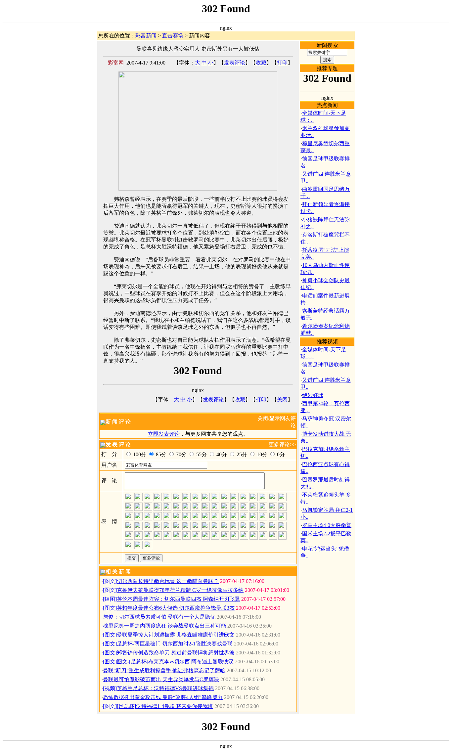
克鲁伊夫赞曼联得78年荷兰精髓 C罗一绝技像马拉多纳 (180, 590)
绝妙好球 (312, 395)
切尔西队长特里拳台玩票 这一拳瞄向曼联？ (168, 581)
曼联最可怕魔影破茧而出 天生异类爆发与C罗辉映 (161, 679)
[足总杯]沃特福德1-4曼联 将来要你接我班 (165, 706)
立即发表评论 (164, 434)
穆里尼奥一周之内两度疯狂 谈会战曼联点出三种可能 (164, 626)
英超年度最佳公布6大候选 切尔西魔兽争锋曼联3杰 (176, 608)
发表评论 (234, 63)
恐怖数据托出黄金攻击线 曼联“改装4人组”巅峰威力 (163, 697)
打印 (282, 63)
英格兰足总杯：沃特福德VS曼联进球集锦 (165, 688)
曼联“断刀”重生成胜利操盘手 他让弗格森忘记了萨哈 (164, 670)
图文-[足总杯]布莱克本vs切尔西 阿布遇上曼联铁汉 (175, 661)
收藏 (261, 63)
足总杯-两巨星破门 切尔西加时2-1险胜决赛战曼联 (175, 643)
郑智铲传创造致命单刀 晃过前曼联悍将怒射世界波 (176, 652)
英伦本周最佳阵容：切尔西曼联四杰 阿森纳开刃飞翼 (178, 599)
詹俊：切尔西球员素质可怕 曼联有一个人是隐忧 (159, 617)
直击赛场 (172, 35)
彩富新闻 (146, 35)
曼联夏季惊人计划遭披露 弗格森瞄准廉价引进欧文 (176, 635)
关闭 (282, 399)
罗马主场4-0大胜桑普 (326, 525)
